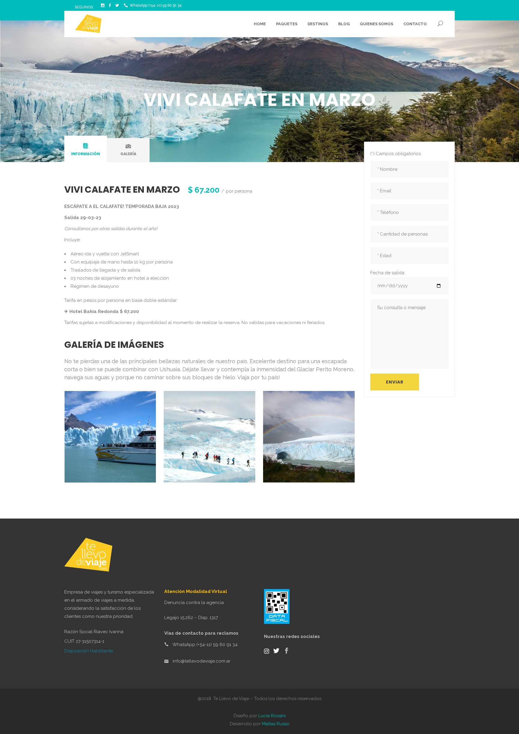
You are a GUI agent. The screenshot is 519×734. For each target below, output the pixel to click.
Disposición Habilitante (88, 651)
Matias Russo (276, 723)
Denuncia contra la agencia (194, 602)
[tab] (85, 150)
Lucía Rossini (272, 715)
